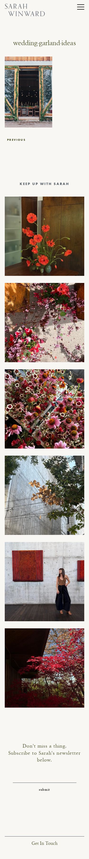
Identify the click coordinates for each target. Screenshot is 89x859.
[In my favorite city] (44, 581)
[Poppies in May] (44, 236)
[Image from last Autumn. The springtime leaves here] (44, 668)
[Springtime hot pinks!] (44, 322)
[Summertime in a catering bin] (44, 409)
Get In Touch (44, 843)
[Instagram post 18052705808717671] (44, 495)
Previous (16, 140)
